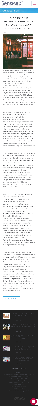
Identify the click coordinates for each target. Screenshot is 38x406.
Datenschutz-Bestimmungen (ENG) (19, 391)
